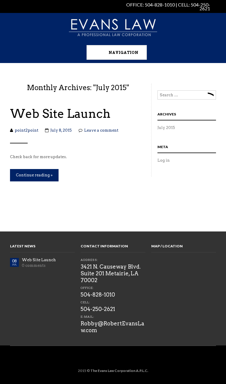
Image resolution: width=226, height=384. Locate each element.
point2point (26, 130)
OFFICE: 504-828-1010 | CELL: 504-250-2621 (168, 6)
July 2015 (166, 127)
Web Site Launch (60, 114)
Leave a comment (101, 130)
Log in (163, 160)
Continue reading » (34, 175)
